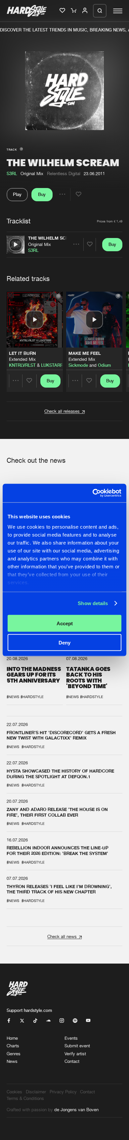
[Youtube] (88, 1020)
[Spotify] (75, 1020)
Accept (65, 623)
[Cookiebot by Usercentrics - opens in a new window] (92, 493)
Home (12, 1038)
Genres (14, 1053)
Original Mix (39, 244)
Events (71, 1038)
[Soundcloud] (48, 1020)
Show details (93, 603)
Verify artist (75, 1053)
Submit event (77, 1045)
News (12, 1061)
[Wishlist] (63, 11)
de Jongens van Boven (76, 1109)
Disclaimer (36, 1091)
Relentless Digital (63, 173)
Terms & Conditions (25, 1098)
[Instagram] (62, 1020)
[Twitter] (22, 1020)
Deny (64, 642)
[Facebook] (9, 1020)
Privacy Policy (63, 1091)
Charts (13, 1045)
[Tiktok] (35, 1020)
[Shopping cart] (74, 11)
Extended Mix (22, 359)
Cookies (14, 1091)
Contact (71, 1061)
